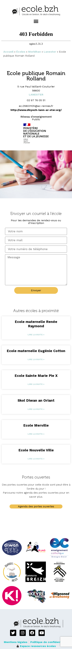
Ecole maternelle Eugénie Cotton (36, 351)
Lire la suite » (36, 334)
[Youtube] (42, 633)
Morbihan (34, 51)
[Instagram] (23, 633)
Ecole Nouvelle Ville (36, 450)
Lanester (50, 51)
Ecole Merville (36, 425)
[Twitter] (13, 633)
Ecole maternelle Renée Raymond (36, 324)
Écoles (20, 51)
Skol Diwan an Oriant (36, 400)
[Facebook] (32, 633)
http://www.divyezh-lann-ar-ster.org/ (36, 110)
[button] (36, 21)
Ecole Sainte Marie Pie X (36, 375)
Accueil (8, 51)
